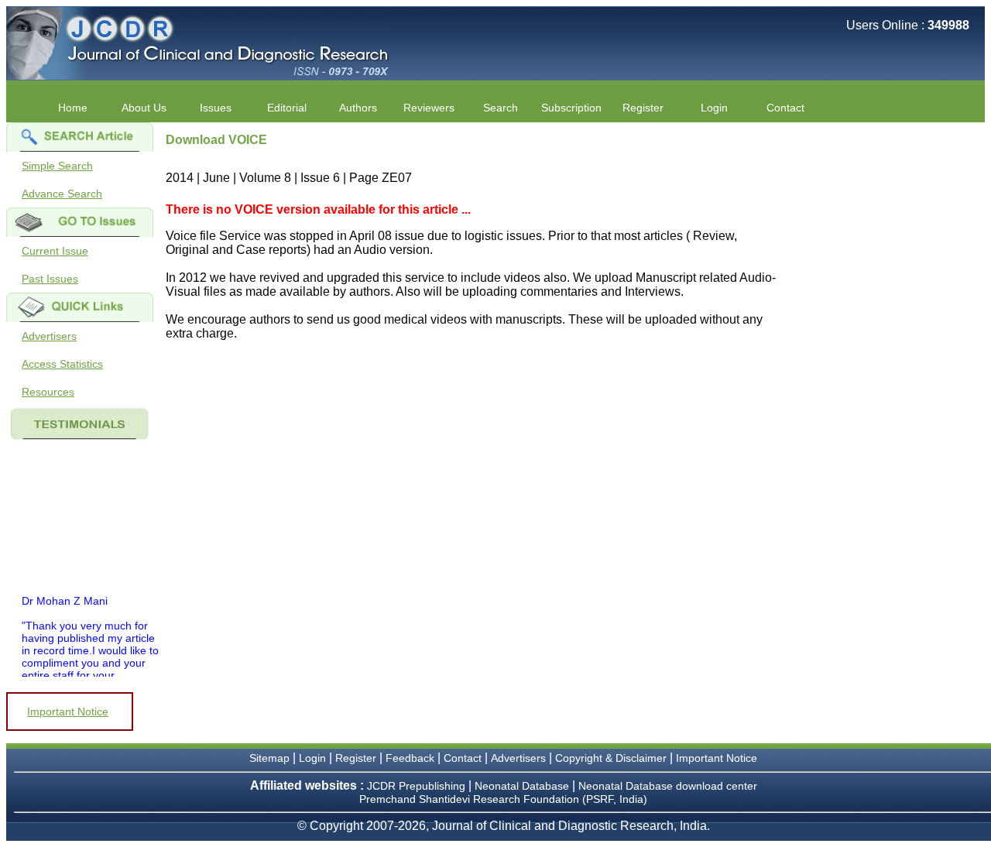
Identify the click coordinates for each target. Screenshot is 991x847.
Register (355, 758)
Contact (785, 107)
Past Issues (50, 279)
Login (714, 107)
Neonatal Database (523, 786)
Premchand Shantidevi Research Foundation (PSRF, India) (503, 799)
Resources (48, 392)
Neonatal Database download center (667, 786)
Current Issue (55, 251)
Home (72, 107)
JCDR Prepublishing (416, 786)
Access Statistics (62, 364)
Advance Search (62, 193)
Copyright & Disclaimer (611, 758)
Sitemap (269, 758)
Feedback (410, 758)
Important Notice (67, 711)
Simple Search (57, 165)
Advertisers (49, 336)
